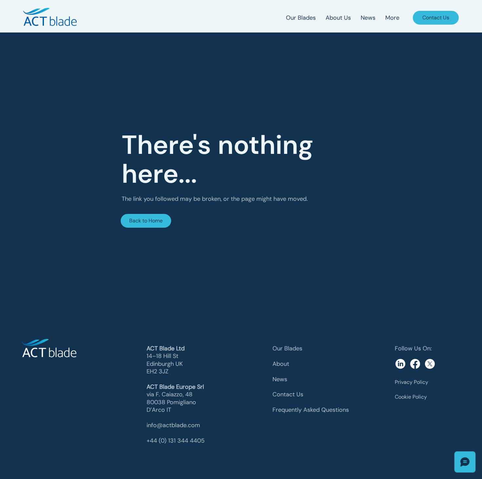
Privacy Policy (411, 382)
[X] (430, 364)
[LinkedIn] (400, 364)
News (279, 379)
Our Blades (287, 348)
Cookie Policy (411, 396)
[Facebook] (415, 364)
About (280, 364)
